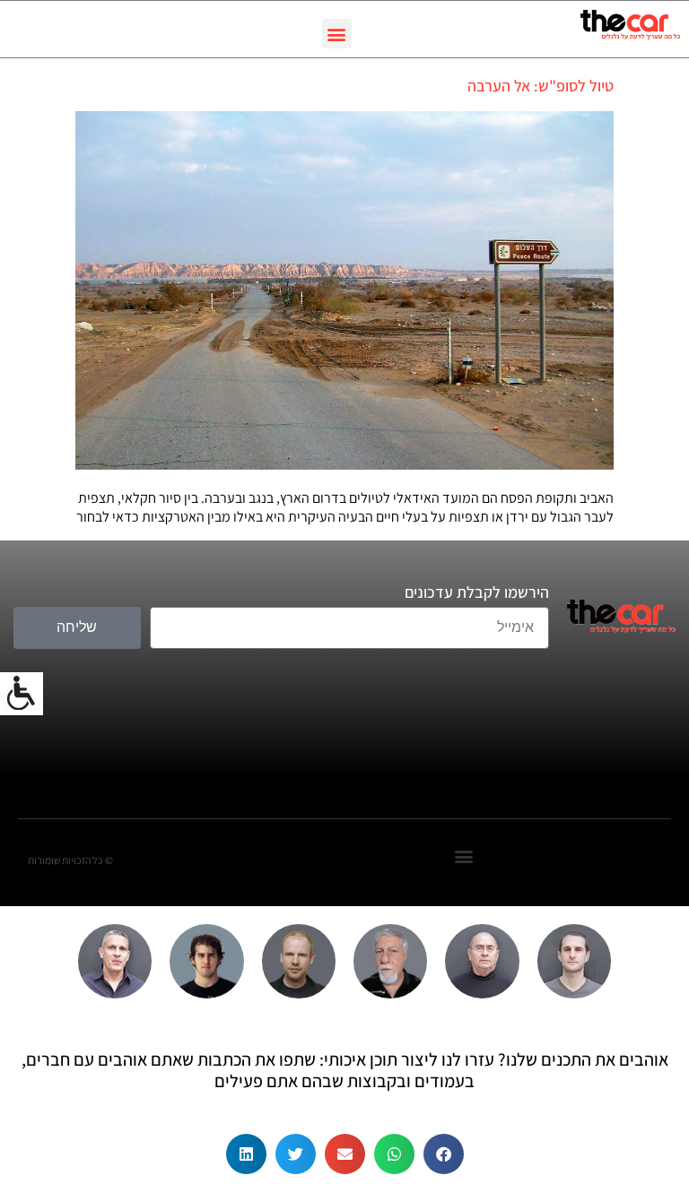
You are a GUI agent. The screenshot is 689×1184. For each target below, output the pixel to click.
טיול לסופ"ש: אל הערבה (540, 85)
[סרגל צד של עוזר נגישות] (21, 693)
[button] (337, 33)
